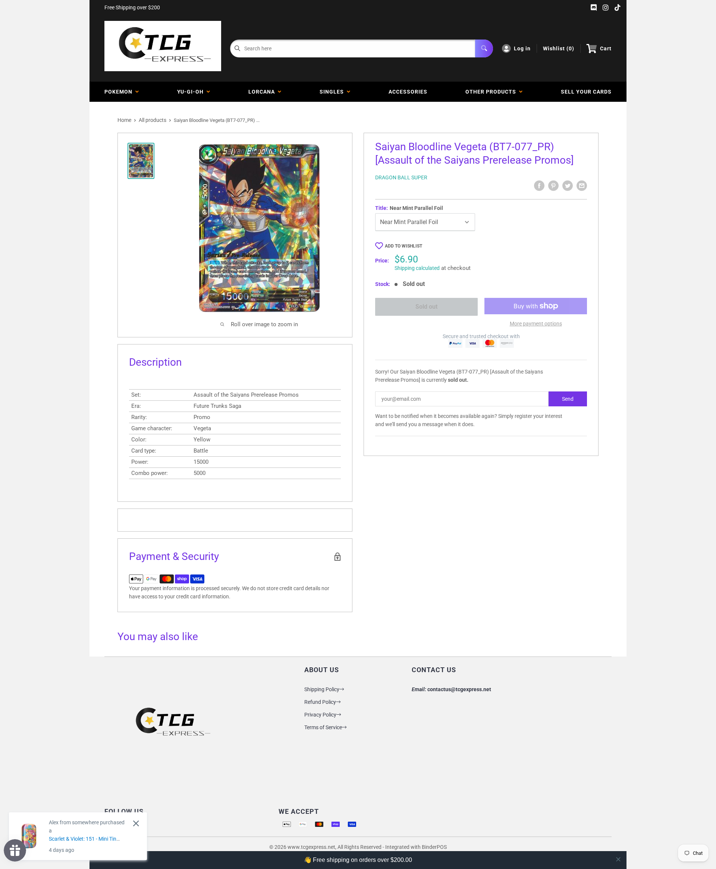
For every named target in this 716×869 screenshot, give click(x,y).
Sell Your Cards (586, 92)
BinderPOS (434, 847)
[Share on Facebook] (539, 185)
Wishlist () (558, 48)
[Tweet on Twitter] (567, 185)
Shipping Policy (321, 689)
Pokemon (119, 92)
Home (124, 120)
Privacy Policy (320, 715)
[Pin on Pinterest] (553, 185)
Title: (409, 208)
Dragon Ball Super (401, 177)
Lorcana (263, 92)
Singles (333, 92)
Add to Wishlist (403, 246)
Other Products (492, 92)
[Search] (484, 48)
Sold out (426, 306)
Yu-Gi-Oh (192, 92)
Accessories (408, 92)
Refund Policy (320, 702)
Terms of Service (323, 727)
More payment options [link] (536, 324)
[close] (618, 859)
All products (152, 120)
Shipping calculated (417, 268)
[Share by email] (582, 185)
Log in (522, 48)
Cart (606, 48)
